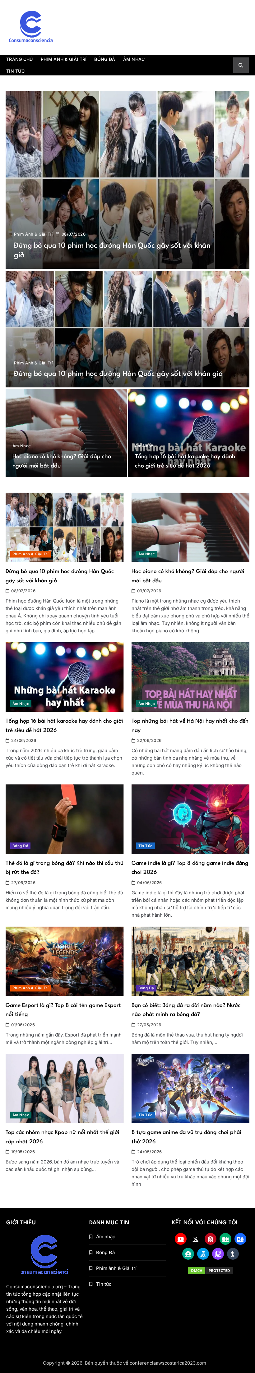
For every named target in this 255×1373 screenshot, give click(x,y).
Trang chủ (19, 59)
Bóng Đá (104, 59)
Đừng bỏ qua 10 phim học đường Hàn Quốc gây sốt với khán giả (118, 374)
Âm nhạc (134, 59)
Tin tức (15, 71)
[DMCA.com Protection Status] (210, 1270)
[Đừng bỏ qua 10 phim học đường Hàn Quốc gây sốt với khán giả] (127, 180)
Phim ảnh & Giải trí (64, 59)
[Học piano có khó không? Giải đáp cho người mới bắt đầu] (66, 433)
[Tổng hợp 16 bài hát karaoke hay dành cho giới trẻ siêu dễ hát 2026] (188, 433)
